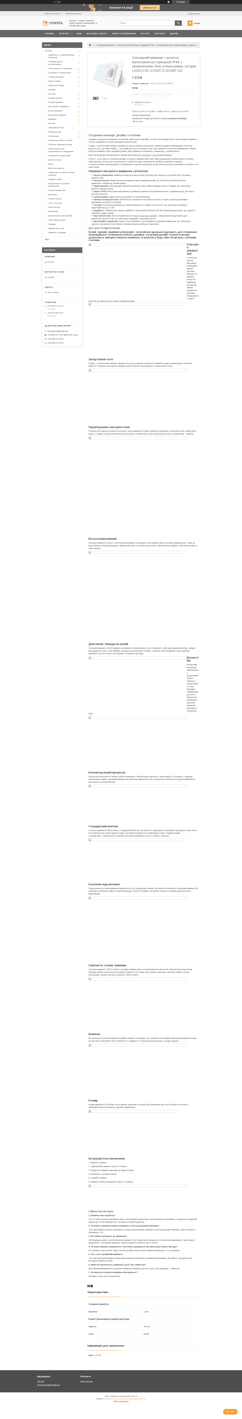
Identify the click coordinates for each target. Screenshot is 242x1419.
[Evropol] (54, 26)
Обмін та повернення (124, 34)
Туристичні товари (56, 85)
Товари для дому (56, 77)
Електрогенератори (56, 190)
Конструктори (54, 207)
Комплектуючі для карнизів (60, 216)
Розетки (51, 123)
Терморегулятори (56, 128)
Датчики (51, 94)
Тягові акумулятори (56, 220)
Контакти (159, 34)
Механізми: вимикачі (57, 115)
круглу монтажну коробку (145, 216)
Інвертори (52, 195)
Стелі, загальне (55, 203)
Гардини (52, 224)
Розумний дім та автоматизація (55, 63)
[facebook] (88, 1286)
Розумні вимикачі (55, 102)
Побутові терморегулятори (60, 144)
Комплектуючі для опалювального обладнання (60, 150)
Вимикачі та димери (57, 232)
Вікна (50, 164)
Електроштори (54, 132)
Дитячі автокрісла (56, 168)
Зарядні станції (55, 179)
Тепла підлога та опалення (60, 68)
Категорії (64, 34)
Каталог (48, 51)
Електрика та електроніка (59, 73)
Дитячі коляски (54, 160)
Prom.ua (134, 1396)
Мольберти (53, 211)
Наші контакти (86, 1381)
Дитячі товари (54, 81)
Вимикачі (52, 119)
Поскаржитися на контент (113, 1399)
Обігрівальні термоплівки (59, 156)
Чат (232, 1412)
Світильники (53, 136)
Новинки (51, 90)
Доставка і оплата (97, 34)
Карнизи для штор (56, 228)
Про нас (145, 34)
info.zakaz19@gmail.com (57, 331)
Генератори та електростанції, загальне (61, 173)
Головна (49, 34)
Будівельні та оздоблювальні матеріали (61, 56)
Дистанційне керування (58, 106)
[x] (91, 1286)
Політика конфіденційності (48, 1385)
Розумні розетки (55, 98)
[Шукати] (178, 23)
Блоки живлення (55, 111)
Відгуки (174, 34)
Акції (79, 34)
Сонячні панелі (54, 199)
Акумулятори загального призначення (59, 184)
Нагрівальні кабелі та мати (60, 140)
